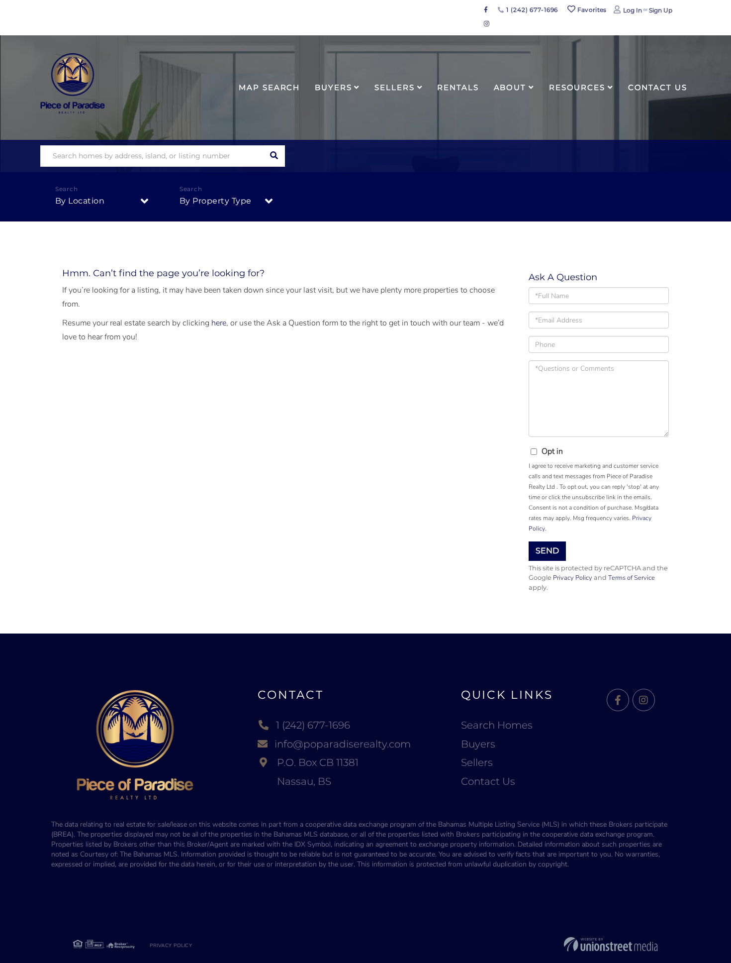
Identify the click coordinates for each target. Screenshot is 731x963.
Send (547, 550)
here (218, 323)
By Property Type (216, 201)
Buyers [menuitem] (333, 87)
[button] (274, 156)
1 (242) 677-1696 (531, 9)
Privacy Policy (572, 577)
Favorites (591, 9)
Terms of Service (631, 577)
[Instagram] (643, 700)
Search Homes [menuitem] (497, 725)
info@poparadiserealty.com (342, 744)
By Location (80, 201)
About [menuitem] (510, 87)
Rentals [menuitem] (457, 87)
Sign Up (660, 10)
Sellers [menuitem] (394, 87)
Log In (632, 10)
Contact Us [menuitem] (657, 87)
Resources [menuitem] (577, 87)
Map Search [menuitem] (269, 87)
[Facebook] (618, 700)
